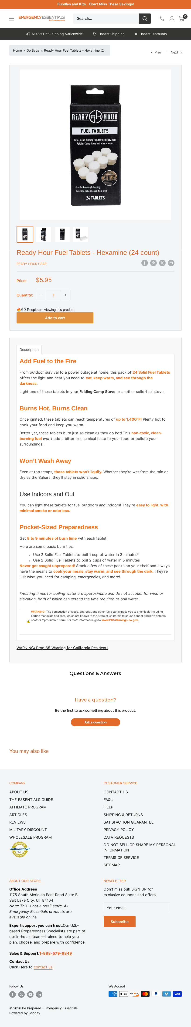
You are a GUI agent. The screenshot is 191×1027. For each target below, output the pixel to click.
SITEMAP (112, 865)
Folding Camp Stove (97, 391)
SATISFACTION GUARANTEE (129, 822)
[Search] (145, 18)
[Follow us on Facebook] (12, 994)
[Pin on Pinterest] (153, 263)
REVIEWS (17, 822)
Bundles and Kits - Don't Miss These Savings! (95, 4)
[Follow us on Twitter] (21, 994)
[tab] (29, 349)
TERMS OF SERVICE (121, 857)
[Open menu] (11, 18)
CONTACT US (116, 792)
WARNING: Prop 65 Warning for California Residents (62, 647)
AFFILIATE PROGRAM (28, 807)
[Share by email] (171, 263)
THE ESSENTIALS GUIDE (31, 799)
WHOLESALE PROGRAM (30, 837)
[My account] (172, 18)
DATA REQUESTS (119, 837)
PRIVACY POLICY (119, 829)
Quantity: (25, 295)
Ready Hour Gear (32, 264)
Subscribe (120, 921)
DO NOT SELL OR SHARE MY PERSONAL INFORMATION (140, 847)
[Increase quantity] (66, 295)
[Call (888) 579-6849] (161, 18)
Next (174, 52)
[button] (181, 18)
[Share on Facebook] (144, 263)
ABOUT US (18, 792)
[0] (181, 18)
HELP (108, 807)
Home (17, 50)
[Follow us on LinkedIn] (39, 994)
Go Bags (33, 50)
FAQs (108, 799)
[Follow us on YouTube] (30, 994)
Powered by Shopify (24, 1013)
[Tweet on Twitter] (162, 263)
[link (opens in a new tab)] (19, 842)
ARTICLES (18, 814)
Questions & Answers (95, 673)
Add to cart (55, 318)
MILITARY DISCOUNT (28, 829)
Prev (158, 52)
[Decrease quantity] (41, 295)
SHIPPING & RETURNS (123, 814)
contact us (43, 967)
